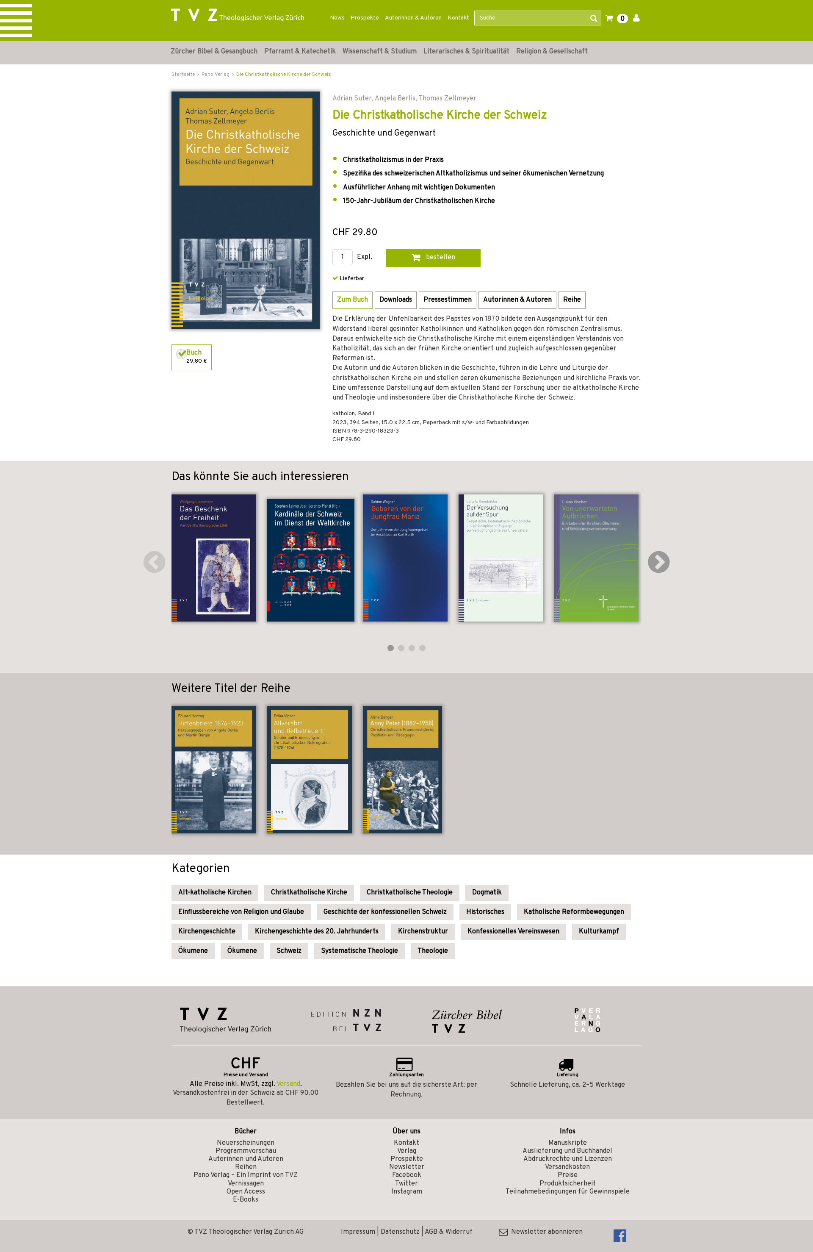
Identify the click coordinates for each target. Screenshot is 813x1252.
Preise (568, 1175)
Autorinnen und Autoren (245, 1159)
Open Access (246, 1192)
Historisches (485, 912)
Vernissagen (246, 1184)
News (337, 18)
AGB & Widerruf (449, 1232)
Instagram (406, 1192)
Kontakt (458, 18)
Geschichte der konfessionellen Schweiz (385, 912)
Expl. (364, 257)
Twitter (406, 1184)
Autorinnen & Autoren (413, 18)
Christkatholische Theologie (410, 892)
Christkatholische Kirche (309, 892)
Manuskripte (567, 1143)
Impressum (358, 1232)
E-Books (245, 1200)
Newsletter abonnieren (545, 1232)
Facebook (406, 1175)
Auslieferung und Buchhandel (567, 1151)
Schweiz (289, 951)
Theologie (433, 951)
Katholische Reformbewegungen (574, 912)
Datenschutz (400, 1232)
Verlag (406, 1151)
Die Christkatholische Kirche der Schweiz (283, 74)
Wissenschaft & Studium (380, 51)
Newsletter (406, 1167)
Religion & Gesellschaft (552, 51)
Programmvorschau (246, 1151)
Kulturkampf (599, 931)
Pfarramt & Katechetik (300, 51)
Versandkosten (567, 1167)
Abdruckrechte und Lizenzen (567, 1159)
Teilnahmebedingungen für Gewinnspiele (568, 1192)
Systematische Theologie (359, 951)
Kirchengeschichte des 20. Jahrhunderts (317, 931)
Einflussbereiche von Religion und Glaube (241, 912)
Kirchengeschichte (206, 931)
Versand (288, 1084)
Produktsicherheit (567, 1184)
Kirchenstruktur (423, 931)
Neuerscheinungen (245, 1143)
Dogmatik (487, 892)
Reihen (246, 1167)
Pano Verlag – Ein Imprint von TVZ (246, 1175)
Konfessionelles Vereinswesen (513, 931)
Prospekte (365, 18)
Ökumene (193, 951)
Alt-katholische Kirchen (215, 892)
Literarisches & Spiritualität (466, 51)
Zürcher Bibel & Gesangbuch (214, 51)
